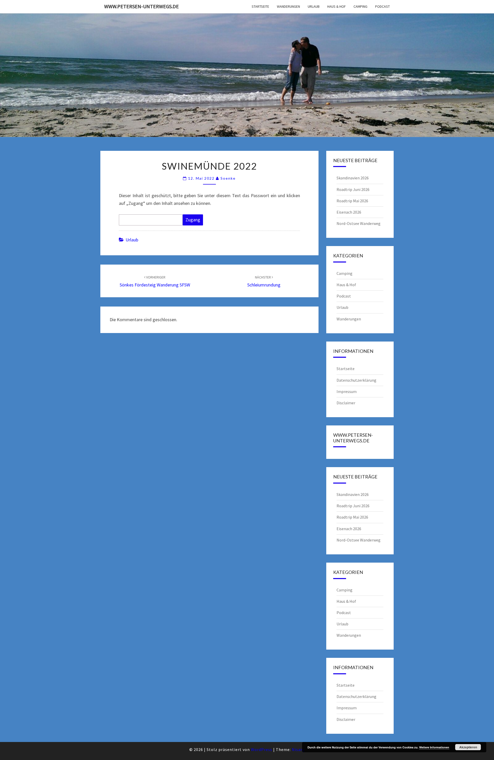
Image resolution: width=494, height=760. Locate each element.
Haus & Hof (336, 6)
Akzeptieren (468, 747)
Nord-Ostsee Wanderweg (359, 223)
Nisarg (298, 749)
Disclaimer (346, 402)
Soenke (228, 178)
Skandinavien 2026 (353, 177)
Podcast (382, 6)
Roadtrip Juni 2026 (353, 189)
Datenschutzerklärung (356, 380)
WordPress (261, 749)
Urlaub (314, 6)
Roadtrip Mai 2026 (352, 200)
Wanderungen (288, 6)
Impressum (347, 391)
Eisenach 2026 (349, 212)
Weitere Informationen (434, 747)
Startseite (260, 6)
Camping (360, 6)
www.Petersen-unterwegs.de (141, 6)
